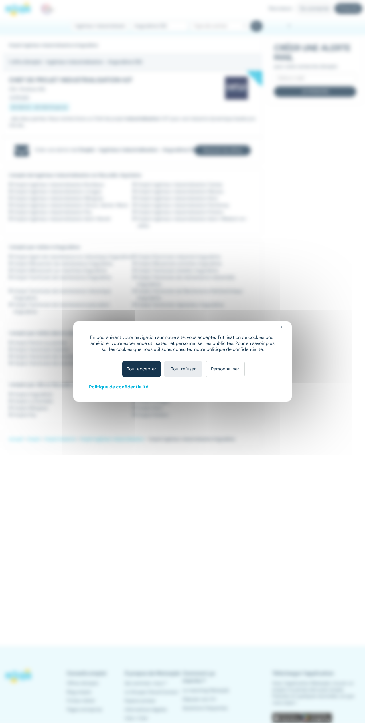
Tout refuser (183, 369)
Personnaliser (225, 369)
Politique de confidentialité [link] (118, 387)
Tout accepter (141, 369)
